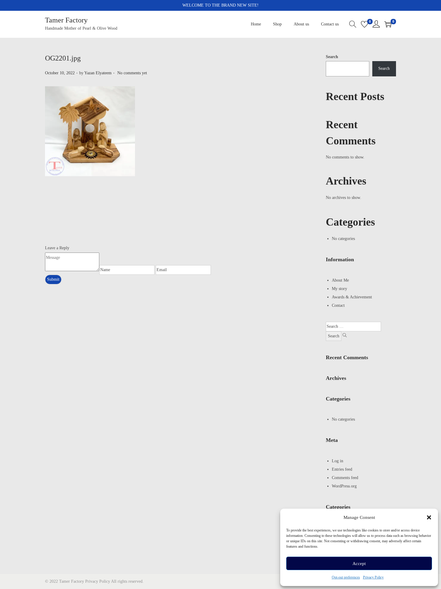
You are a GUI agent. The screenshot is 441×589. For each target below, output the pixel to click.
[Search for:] (353, 326)
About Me (340, 280)
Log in (337, 461)
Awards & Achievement (352, 297)
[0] (364, 24)
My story (339, 288)
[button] (429, 517)
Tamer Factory (66, 20)
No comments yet (132, 73)
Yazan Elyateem (98, 73)
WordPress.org (344, 486)
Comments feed (345, 477)
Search (332, 57)
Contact (338, 305)
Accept (359, 563)
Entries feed (342, 469)
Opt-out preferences (346, 577)
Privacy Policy (373, 577)
